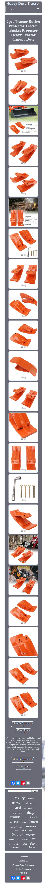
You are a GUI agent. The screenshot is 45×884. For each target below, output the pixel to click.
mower (31, 826)
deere (31, 798)
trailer (33, 821)
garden (18, 813)
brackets (15, 816)
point (30, 808)
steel (18, 807)
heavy (19, 797)
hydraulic (29, 803)
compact (15, 847)
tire (10, 844)
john (16, 821)
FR (25, 873)
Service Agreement (23, 869)
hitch (25, 844)
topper (21, 827)
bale (30, 830)
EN (21, 873)
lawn (23, 848)
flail (35, 839)
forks (24, 822)
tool (25, 808)
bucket (33, 817)
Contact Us (23, 861)
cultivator (31, 847)
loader (11, 840)
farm (34, 843)
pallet (17, 830)
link (18, 840)
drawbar (25, 839)
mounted (13, 827)
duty (30, 812)
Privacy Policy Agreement (23, 865)
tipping (17, 844)
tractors (30, 834)
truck (16, 803)
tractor (17, 834)
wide (24, 830)
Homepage (23, 857)
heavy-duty (25, 817)
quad (10, 822)
